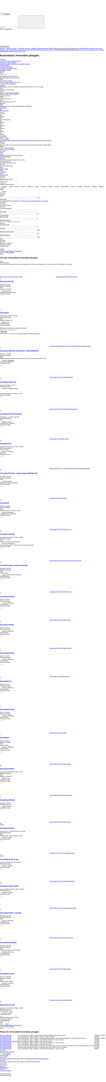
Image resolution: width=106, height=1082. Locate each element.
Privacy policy (16, 1058)
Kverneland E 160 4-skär (9, 859)
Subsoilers (63, 48)
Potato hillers (13, 50)
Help (7, 1051)
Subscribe (4, 332)
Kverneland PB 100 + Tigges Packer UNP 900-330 (18, 473)
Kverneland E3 (5, 443)
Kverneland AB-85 (7, 625)
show (2, 249)
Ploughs (68, 48)
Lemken (102, 50)
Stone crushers (31, 50)
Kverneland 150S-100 (8, 382)
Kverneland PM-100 (7, 800)
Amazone (77, 50)
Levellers (81, 48)
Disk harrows (49, 50)
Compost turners (22, 50)
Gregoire (83, 50)
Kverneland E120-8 (7, 653)
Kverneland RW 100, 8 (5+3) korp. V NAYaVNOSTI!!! (19, 351)
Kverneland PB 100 (7, 534)
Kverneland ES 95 (7, 281)
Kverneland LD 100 (5, 1038)
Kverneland (4, 313)
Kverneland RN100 (5, 1045)
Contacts (11, 1051)
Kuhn (97, 50)
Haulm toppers (4, 50)
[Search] (31, 22)
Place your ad (5, 1020)
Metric (7, 1055)
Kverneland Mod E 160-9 (9, 886)
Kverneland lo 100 (7, 973)
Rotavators (75, 48)
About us (2, 1051)
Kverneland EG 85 (5, 1039)
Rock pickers (98, 48)
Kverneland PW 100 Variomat (11, 414)
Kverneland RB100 (5, 1042)
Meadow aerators (89, 48)
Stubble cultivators (54, 48)
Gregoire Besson (91, 50)
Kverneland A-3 (6, 681)
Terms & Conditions (6, 1058)
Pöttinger (2, 51)
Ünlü (23, 51)
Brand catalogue (44, 1058)
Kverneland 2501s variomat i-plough (13, 565)
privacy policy (24, 333)
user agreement (35, 333)
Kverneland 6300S (7, 828)
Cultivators (33, 48)
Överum (19, 51)
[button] (53, 38)
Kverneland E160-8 (7, 596)
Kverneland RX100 (5, 1048)
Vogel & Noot (13, 51)
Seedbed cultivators (42, 48)
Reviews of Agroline (33, 1058)
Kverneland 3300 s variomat (10, 913)
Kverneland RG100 (5, 1044)
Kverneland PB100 (7, 769)
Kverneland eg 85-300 (8, 942)
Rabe (7, 51)
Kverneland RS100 (5, 1047)
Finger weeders (40, 50)
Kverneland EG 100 (7, 1005)
